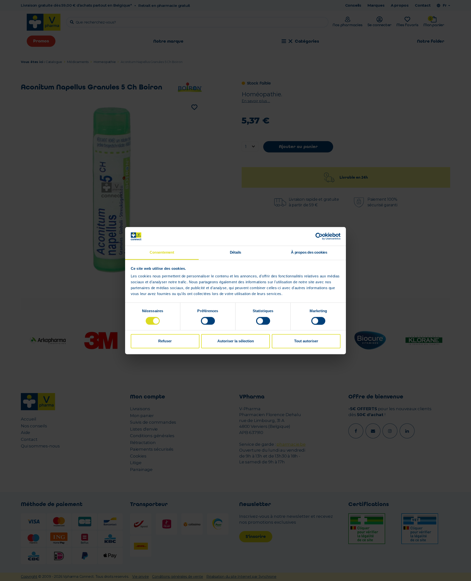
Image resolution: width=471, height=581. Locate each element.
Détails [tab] (235, 252)
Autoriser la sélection (235, 341)
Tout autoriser (306, 341)
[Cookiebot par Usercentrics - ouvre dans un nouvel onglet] (319, 236)
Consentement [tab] (162, 252)
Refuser (165, 341)
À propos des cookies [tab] (309, 252)
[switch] (208, 321)
